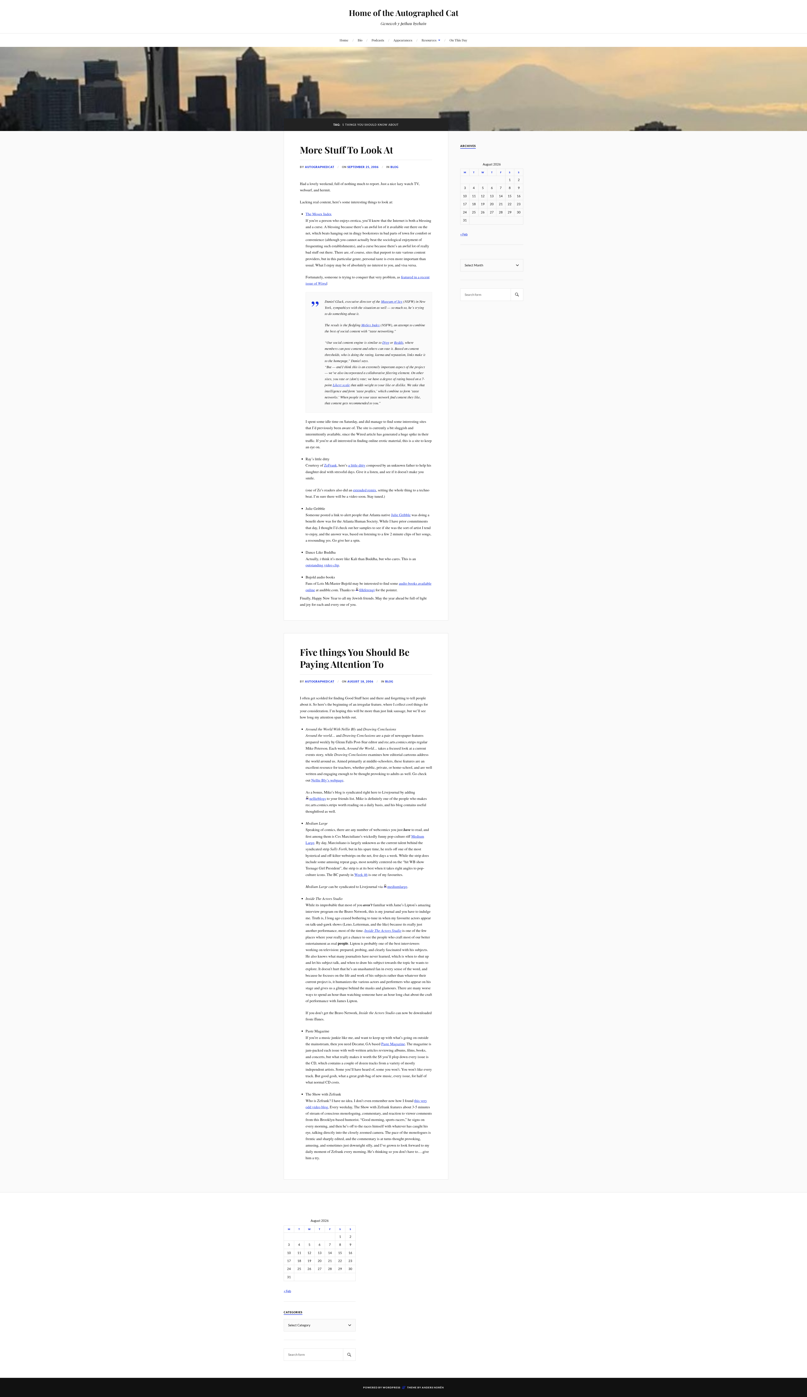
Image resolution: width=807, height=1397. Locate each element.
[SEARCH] (517, 294)
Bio (360, 40)
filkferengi (367, 589)
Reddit (398, 342)
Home (344, 40)
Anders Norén (433, 1387)
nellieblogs (317, 798)
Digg (385, 342)
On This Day (458, 40)
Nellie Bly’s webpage (327, 780)
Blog (394, 167)
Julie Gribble (401, 514)
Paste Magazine (393, 1043)
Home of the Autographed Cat (403, 12)
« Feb (464, 234)
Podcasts (378, 40)
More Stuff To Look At (346, 149)
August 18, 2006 (360, 681)
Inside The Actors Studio (382, 930)
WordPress (391, 1387)
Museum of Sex (391, 301)
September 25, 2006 (363, 167)
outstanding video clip (322, 565)
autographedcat (319, 167)
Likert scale (341, 384)
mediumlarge (397, 886)
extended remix (364, 489)
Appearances (402, 40)
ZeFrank (330, 465)
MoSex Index (370, 325)
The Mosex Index (319, 213)
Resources (429, 40)
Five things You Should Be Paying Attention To (354, 658)
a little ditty (356, 465)
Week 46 (361, 874)
